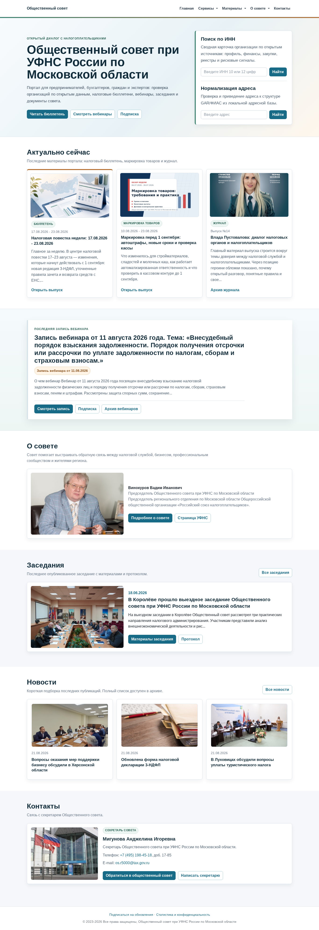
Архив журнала (225, 290)
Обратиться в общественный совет (139, 875)
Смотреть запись (53, 409)
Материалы (232, 8)
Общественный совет (47, 8)
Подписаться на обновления (131, 914)
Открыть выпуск (47, 290)
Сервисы (206, 8)
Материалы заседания (152, 639)
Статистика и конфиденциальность (183, 914)
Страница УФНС (193, 518)
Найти (278, 72)
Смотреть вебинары (92, 114)
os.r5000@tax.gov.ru (132, 863)
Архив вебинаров (121, 409)
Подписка (130, 114)
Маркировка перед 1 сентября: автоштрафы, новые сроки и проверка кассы (158, 242)
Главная (187, 8)
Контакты (282, 8)
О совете (258, 8)
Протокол (190, 639)
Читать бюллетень (47, 114)
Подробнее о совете (150, 518)
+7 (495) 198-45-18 (136, 855)
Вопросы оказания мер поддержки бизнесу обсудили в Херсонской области (65, 764)
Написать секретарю (200, 875)
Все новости (277, 690)
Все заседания (275, 573)
